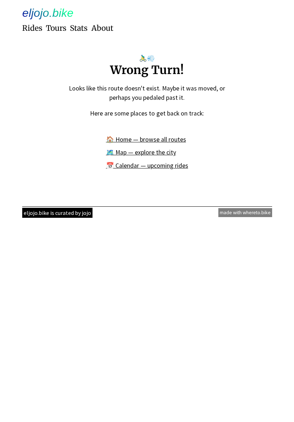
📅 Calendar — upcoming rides (147, 166)
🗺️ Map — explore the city (141, 152)
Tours (56, 28)
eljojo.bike (48, 12)
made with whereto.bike (245, 213)
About (102, 28)
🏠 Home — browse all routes (146, 139)
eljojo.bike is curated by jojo (57, 212)
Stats (78, 28)
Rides (32, 28)
